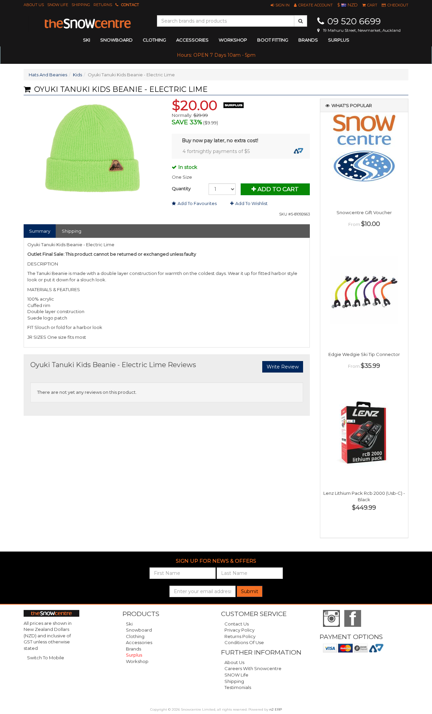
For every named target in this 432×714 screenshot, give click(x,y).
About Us (34, 4)
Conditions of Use (244, 642)
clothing (154, 40)
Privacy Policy (239, 630)
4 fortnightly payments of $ (216, 151)
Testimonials (237, 687)
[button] (280, 5)
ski (86, 40)
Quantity (181, 188)
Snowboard (139, 630)
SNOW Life (57, 4)
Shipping (81, 4)
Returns (102, 4)
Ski (129, 624)
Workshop (233, 40)
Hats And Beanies (48, 74)
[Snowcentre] (88, 23)
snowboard (116, 40)
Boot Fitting (272, 40)
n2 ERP (275, 709)
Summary (39, 231)
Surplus (338, 40)
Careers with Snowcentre (252, 668)
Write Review (283, 367)
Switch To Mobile (45, 657)
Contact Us (236, 624)
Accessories (139, 642)
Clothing (135, 636)
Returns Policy (239, 636)
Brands (308, 40)
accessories (192, 40)
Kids (77, 74)
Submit (249, 591)
